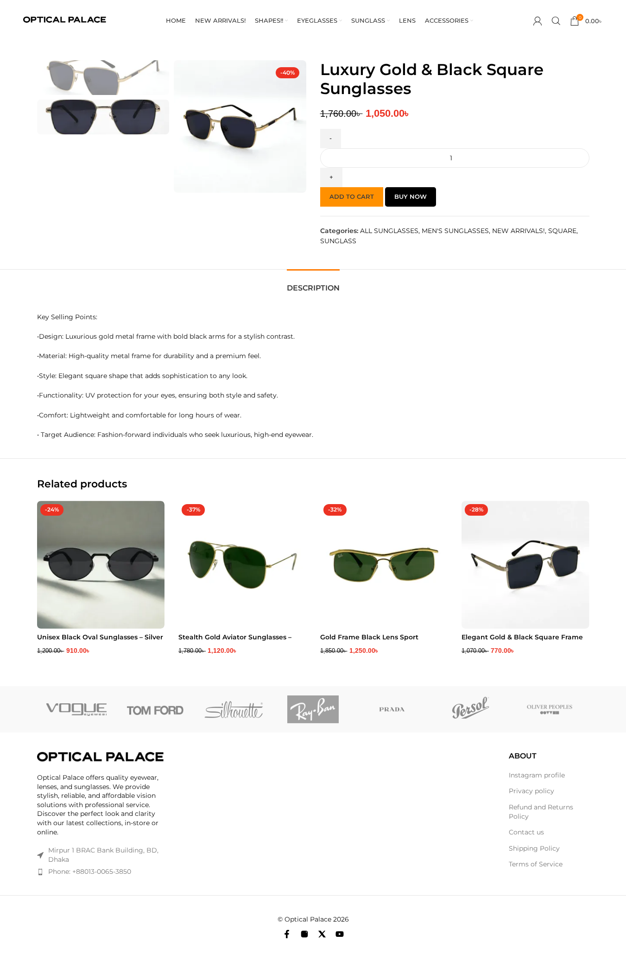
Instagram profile (537, 775)
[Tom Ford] (155, 709)
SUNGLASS (338, 241)
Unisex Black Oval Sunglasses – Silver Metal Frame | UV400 (100, 642)
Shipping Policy (534, 848)
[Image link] (101, 757)
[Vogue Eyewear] (76, 709)
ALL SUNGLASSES (389, 231)
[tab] (313, 283)
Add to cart (351, 196)
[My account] (537, 21)
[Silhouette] (234, 709)
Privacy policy (531, 791)
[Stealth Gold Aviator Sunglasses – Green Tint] (242, 565)
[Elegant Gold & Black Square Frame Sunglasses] (525, 565)
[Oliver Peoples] (549, 709)
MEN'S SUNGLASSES (455, 231)
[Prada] (392, 709)
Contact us (526, 832)
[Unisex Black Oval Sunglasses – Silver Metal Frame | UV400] (101, 565)
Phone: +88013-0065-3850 (89, 871)
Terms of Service (536, 864)
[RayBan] (312, 709)
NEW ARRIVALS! (518, 231)
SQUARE (562, 231)
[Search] (556, 21)
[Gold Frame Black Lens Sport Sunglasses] (384, 565)
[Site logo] (64, 20)
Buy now (410, 196)
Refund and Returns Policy (541, 812)
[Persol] (470, 709)
